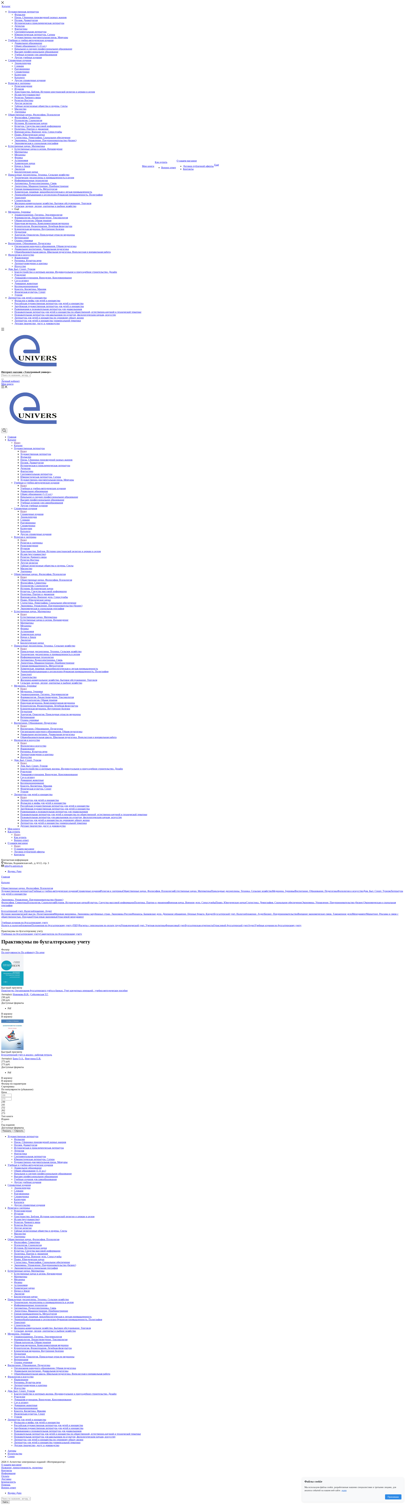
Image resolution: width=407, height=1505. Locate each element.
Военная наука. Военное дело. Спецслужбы (192, 902)
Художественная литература (35, 454)
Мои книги (7, 384)
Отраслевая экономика (44, 916)
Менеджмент (359, 914)
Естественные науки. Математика (38, 617)
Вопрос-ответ (8, 1487)
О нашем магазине (24, 848)
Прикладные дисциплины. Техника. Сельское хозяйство (51, 651)
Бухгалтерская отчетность (199, 925)
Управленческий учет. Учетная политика (143, 925)
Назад (17, 442)
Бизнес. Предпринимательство (281, 914)
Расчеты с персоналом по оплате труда (100, 925)
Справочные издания (31, 514)
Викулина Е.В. (33, 1058)
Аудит (251, 925)
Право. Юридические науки (231, 902)
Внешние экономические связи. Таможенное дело (325, 914)
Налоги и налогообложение (16, 925)
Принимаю (393, 1497)
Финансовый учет (175, 925)
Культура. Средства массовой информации (111, 902)
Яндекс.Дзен (14, 871)
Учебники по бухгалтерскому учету (20, 934)
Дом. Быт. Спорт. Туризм (34, 765)
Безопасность (8, 1482)
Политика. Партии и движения (151, 902)
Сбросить (19, 1131)
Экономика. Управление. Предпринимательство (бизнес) (333, 902)
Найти (5, 1502)
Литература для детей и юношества (39, 800)
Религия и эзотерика (31, 542)
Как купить (20, 837)
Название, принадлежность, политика (22, 1467)
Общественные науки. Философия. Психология (46, 580)
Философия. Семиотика (14, 902)
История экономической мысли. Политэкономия (27, 914)
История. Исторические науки (71, 902)
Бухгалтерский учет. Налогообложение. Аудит (239, 914)
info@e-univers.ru (13, 866)
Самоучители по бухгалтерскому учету (61, 934)
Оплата (5, 1476)
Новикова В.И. (21, 994)
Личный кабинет (10, 381)
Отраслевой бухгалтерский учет (230, 925)
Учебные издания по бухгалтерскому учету (278, 925)
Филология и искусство (33, 745)
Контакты (6, 1470)
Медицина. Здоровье (31, 691)
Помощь (5, 1484)
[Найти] (2, 379)
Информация (8, 1473)
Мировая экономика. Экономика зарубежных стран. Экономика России (93, 914)
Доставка (6, 1479)
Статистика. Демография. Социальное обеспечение (274, 902)
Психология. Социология (41, 902)
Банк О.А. (18, 1058)
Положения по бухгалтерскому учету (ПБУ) (55, 925)
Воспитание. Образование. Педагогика (41, 728)
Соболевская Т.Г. (39, 994)
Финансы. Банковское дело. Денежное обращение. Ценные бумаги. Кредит (173, 914)
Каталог (18, 445)
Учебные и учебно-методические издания (43, 488)
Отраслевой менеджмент (70, 916)
